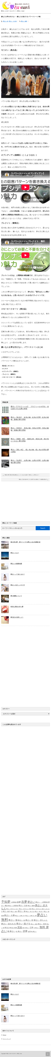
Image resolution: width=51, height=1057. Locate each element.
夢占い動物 (31, 906)
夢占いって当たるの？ (18, 574)
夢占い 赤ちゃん (41, 920)
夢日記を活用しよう (17, 617)
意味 (19, 927)
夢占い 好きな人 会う (12, 909)
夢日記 (7, 928)
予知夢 (5, 901)
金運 (29, 931)
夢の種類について (16, 596)
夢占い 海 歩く (39, 911)
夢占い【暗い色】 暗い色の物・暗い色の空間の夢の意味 (30, 451)
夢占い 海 (22, 911)
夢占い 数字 (6, 911)
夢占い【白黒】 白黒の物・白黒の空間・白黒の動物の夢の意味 (30, 461)
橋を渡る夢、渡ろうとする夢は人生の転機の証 (25, 542)
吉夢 (24, 901)
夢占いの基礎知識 (16, 563)
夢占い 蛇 (29, 920)
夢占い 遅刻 (34, 924)
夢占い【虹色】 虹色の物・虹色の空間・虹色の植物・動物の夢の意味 (30, 418)
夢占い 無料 (24, 21)
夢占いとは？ (15, 553)
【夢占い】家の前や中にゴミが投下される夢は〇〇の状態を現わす (32, 479)
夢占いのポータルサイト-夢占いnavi (14, 1053)
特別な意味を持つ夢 (17, 606)
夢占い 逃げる (23, 923)
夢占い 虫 (21, 920)
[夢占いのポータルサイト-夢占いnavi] (16, 6)
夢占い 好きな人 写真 (25, 909)
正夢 (31, 928)
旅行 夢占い (25, 927)
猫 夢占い (11, 931)
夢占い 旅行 (14, 911)
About (4, 1035)
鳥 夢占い (34, 931)
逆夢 (25, 931)
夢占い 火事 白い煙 (31, 915)
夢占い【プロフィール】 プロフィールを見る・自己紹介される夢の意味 (30, 408)
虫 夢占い (19, 931)
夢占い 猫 (13, 920)
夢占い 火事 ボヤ (20, 915)
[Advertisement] (25, 501)
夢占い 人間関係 (41, 902)
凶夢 (19, 902)
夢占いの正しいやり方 (18, 585)
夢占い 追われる (8, 924)
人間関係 (13, 902)
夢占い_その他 (13, 21)
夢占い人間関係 (13, 906)
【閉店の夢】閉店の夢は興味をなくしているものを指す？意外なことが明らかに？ (21, 474)
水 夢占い (36, 927)
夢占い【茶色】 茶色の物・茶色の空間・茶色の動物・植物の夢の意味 (30, 429)
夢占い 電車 (42, 924)
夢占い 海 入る (30, 911)
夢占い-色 (5, 21)
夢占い (31, 901)
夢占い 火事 (9, 915)
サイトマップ (7, 1039)
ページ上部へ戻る (48, 1054)
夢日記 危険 (13, 928)
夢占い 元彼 (23, 906)
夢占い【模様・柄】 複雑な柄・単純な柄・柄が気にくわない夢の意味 (30, 440)
